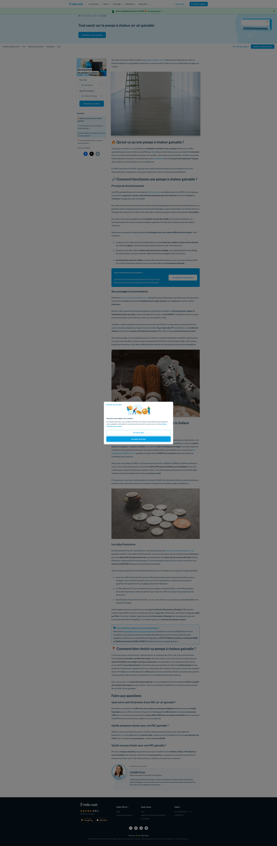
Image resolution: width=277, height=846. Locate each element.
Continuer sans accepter (114, 405)
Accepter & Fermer (138, 439)
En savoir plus (138, 433)
